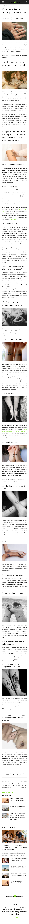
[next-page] (15, 823)
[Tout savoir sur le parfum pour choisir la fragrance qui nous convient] (5, 808)
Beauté (7, 6)
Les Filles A (18, 922)
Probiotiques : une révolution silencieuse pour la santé (21, 785)
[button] (2, 2)
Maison (3, 842)
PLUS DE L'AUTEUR (7, 795)
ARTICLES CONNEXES (8, 792)
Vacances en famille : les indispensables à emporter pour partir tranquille (14, 847)
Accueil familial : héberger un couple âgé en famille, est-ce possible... (18, 875)
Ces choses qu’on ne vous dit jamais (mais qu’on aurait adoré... (18, 867)
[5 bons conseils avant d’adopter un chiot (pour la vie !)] (5, 860)
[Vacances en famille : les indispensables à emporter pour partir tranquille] (14, 836)
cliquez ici (13, 219)
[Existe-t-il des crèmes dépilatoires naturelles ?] (5, 800)
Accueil (3, 6)
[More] (22, 18)
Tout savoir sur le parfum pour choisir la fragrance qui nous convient (8, 785)
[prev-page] (13, 823)
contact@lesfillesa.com (19, 917)
